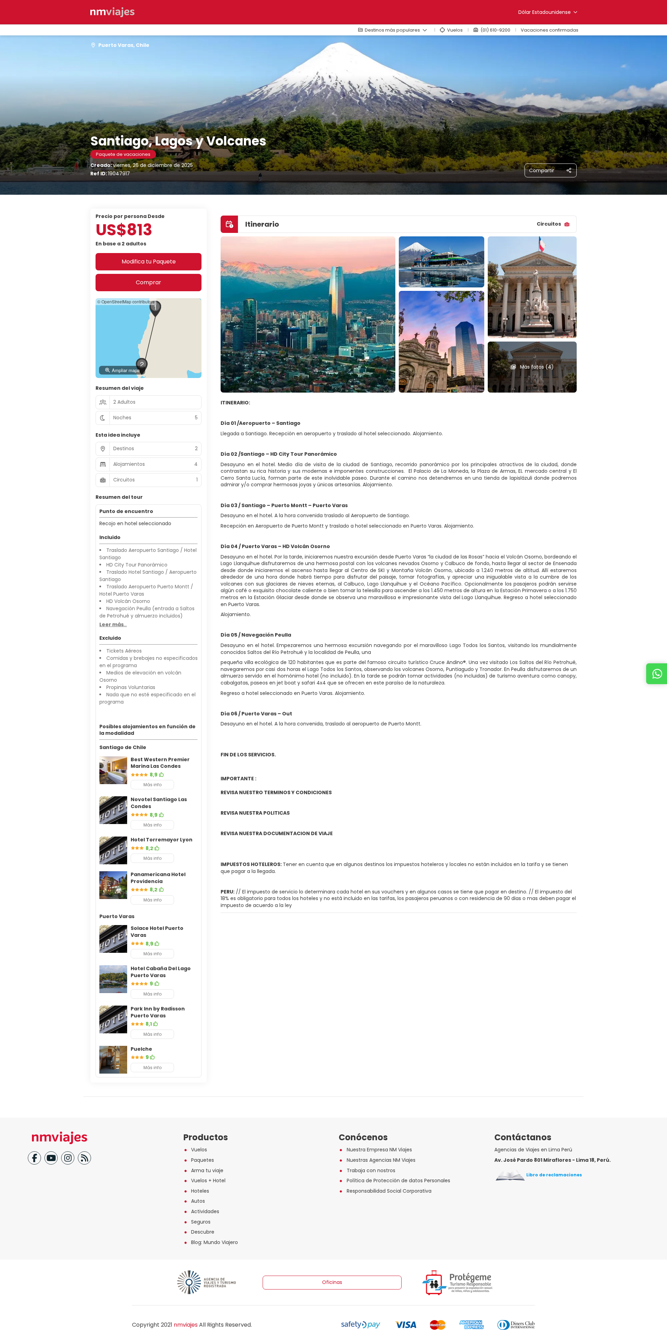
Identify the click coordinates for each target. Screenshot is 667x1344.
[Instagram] (67, 1158)
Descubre (202, 1231)
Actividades (205, 1211)
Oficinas (332, 1282)
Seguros (201, 1221)
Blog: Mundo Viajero (214, 1242)
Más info (152, 785)
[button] (155, 309)
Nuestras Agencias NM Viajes (381, 1160)
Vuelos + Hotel (208, 1180)
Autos (198, 1201)
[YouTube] (51, 1158)
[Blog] (84, 1158)
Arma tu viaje (207, 1170)
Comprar (148, 282)
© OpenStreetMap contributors (126, 301)
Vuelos (199, 1149)
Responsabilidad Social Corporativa (389, 1190)
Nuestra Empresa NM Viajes (379, 1149)
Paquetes (202, 1160)
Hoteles (200, 1190)
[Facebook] (34, 1158)
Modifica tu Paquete (149, 262)
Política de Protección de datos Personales (398, 1180)
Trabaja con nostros (371, 1170)
